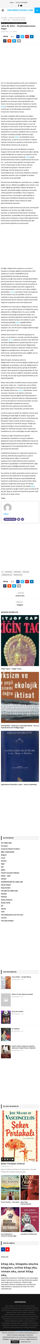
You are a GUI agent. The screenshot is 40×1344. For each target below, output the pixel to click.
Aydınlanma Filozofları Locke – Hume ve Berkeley (19, 784)
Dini (2, 867)
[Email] (18, 519)
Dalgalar (20, 605)
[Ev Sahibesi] (6, 1034)
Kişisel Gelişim (6, 885)
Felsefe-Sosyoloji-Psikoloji (8, 23)
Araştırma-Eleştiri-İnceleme (10, 849)
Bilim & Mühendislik (7, 852)
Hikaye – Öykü (5, 876)
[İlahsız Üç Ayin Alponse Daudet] (6, 1000)
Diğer (3, 864)
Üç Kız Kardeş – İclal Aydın (10, 1202)
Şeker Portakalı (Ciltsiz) (13, 1163)
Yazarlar (4, 918)
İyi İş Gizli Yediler (17, 1011)
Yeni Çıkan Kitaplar (7, 921)
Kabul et (15, 1342)
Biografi (3, 855)
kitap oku (26, 572)
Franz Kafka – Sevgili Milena (21, 977)
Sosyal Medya (9, 1243)
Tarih (2, 912)
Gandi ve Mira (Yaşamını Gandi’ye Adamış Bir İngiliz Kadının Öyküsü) (23, 1047)
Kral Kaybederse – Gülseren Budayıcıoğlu (8, 1235)
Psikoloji (4, 897)
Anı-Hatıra (4, 846)
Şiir (2, 906)
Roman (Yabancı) (6, 900)
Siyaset (24, 23)
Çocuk (3, 858)
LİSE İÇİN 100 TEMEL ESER (9, 891)
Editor (6, 514)
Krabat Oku (20, 596)
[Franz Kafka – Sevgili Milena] (6, 982)
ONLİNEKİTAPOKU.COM (20, 10)
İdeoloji (19, 23)
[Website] (22, 519)
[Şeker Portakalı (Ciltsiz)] (20, 1136)
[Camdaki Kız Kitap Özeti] (30, 1219)
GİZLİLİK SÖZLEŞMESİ (21, 2)
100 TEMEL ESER (6, 843)
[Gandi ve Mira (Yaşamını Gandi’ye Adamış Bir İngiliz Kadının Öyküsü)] (6, 1051)
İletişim (12, 2)
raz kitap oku (18, 575)
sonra (12, 292)
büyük (17, 322)
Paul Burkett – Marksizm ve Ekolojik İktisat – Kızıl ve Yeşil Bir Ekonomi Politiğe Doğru (20, 727)
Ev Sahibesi (16, 1029)
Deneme (3, 861)
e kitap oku (8, 572)
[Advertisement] (20, 64)
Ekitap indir (4, 1257)
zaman (20, 390)
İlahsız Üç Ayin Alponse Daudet (22, 994)
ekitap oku (17, 572)
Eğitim (3, 870)
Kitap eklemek (6, 1287)
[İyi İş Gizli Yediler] (6, 1017)
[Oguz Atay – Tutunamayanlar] (30, 1187)
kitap (3, 107)
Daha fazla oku (25, 1342)
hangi (28, 157)
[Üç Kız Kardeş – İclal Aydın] (10, 1187)
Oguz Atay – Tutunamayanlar (26, 1203)
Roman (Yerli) (5, 903)
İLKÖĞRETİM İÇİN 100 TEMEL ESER (12, 882)
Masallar (4, 894)
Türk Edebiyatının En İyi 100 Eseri (12, 915)
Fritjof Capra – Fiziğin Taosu (11, 669)
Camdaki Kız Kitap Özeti (29, 1234)
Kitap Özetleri (5, 888)
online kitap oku (6, 575)
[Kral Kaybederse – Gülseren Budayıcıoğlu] (10, 1219)
